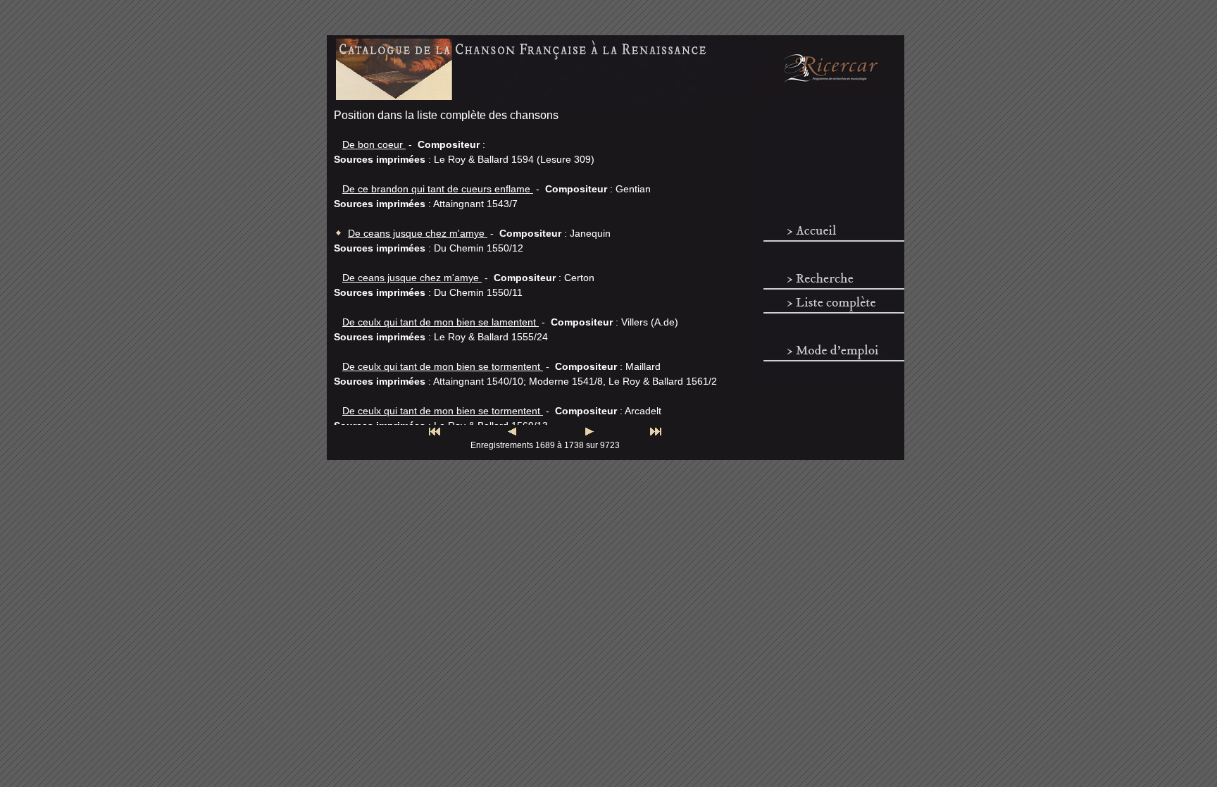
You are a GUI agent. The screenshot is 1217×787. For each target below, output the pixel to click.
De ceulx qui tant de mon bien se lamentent (440, 322)
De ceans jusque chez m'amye (417, 233)
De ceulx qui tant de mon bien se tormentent (442, 366)
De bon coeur (374, 144)
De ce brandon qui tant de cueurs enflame (437, 188)
